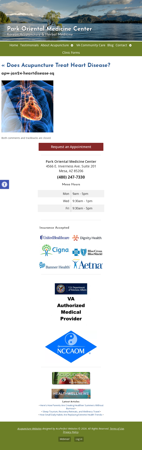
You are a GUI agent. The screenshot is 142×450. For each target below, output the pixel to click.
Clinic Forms (71, 52)
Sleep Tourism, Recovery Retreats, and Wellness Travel (71, 411)
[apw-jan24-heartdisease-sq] (27, 131)
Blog (110, 45)
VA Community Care (90, 45)
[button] (4, 184)
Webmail (64, 439)
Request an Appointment (71, 146)
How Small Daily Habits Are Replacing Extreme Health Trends (71, 414)
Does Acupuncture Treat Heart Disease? (55, 65)
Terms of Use (117, 428)
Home (14, 45)
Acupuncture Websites (29, 428)
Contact (121, 45)
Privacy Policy (70, 432)
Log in (79, 439)
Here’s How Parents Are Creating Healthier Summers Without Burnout (71, 407)
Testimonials (29, 45)
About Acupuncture (55, 45)
